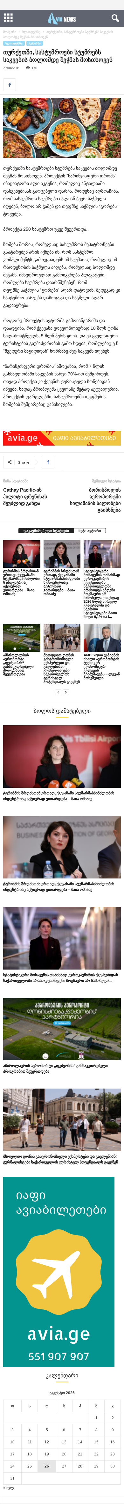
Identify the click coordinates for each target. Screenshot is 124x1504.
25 (29, 1466)
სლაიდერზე (31, 32)
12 (47, 1442)
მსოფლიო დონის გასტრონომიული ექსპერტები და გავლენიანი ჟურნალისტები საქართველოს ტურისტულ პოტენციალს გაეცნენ (62, 668)
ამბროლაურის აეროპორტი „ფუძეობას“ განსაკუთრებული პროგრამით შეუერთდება (18, 664)
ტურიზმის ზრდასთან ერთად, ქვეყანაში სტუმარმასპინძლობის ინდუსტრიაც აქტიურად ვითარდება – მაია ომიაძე (21, 582)
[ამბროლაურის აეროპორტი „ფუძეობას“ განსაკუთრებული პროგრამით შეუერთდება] (21, 638)
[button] (114, 18)
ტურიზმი (35, 43)
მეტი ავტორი (90, 531)
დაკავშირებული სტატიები (46, 531)
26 (47, 1466)
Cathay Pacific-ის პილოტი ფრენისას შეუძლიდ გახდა (25, 496)
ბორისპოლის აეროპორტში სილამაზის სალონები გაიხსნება (95, 500)
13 (64, 1442)
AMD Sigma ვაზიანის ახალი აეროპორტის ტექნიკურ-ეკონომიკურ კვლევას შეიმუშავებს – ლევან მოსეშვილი (102, 666)
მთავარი (9, 32)
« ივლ (8, 1488)
